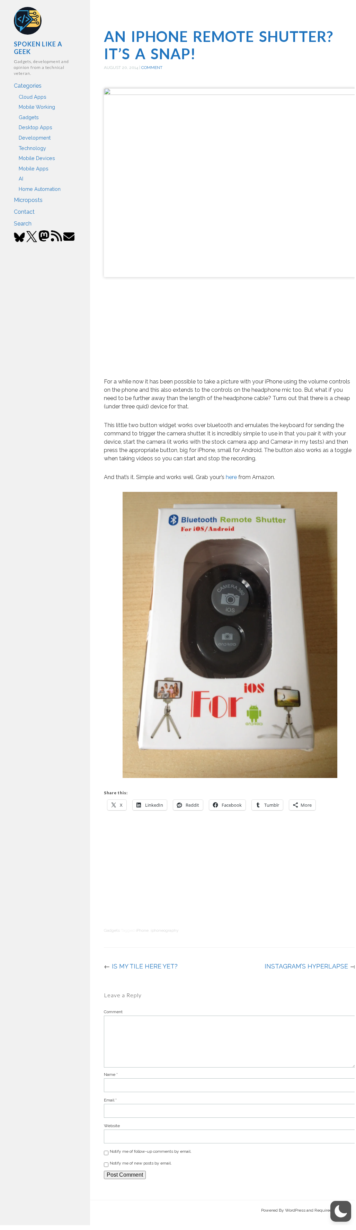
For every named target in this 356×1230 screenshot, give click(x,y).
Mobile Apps (33, 168)
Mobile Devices (37, 158)
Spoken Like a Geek (38, 47)
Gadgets (29, 117)
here (231, 477)
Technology (32, 148)
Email (110, 1100)
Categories (28, 85)
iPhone (142, 930)
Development (35, 138)
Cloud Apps (32, 97)
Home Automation (40, 189)
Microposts (28, 200)
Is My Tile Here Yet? (145, 966)
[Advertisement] (230, 327)
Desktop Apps (35, 127)
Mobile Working (37, 107)
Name (111, 1074)
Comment (151, 67)
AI (21, 179)
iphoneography (165, 930)
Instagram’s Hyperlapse (306, 966)
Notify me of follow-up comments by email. (151, 1151)
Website (112, 1125)
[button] (340, 1211)
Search (23, 223)
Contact (24, 212)
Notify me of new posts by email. (141, 1163)
